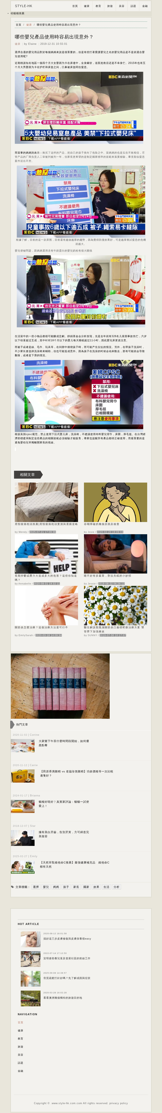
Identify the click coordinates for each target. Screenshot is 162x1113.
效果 (96, 886)
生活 (106, 886)
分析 (117, 886)
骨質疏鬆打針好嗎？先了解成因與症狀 (66, 978)
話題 (133, 6)
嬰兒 (46, 886)
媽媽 (56, 886)
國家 (86, 886)
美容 (121, 6)
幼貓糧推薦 (17, 13)
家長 (76, 886)
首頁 (75, 6)
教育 (98, 6)
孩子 (66, 886)
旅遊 (110, 6)
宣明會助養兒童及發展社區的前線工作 (66, 958)
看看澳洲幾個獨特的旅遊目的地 (62, 997)
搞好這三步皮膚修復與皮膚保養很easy (67, 938)
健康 (86, 6)
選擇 (36, 886)
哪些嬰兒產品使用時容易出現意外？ (59, 24)
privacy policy (118, 1103)
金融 (145, 6)
